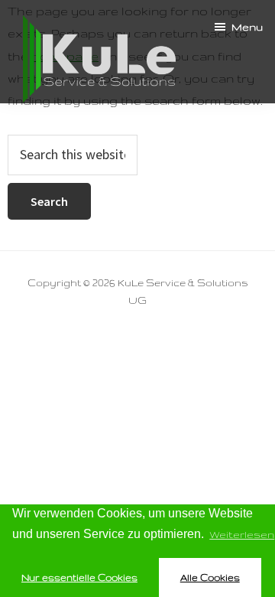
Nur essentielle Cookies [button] (79, 577)
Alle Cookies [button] (210, 577)
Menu (247, 27)
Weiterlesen (241, 534)
